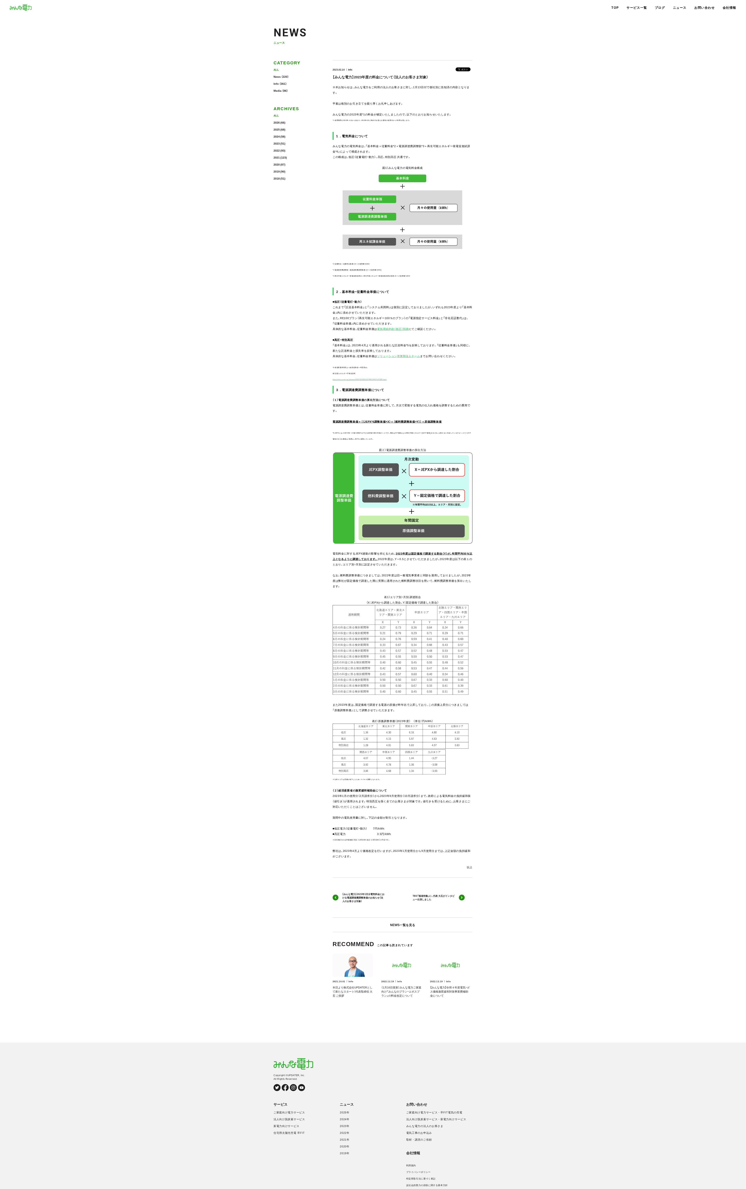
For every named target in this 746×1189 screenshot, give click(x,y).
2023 (277, 143)
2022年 (344, 1132)
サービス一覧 (637, 7)
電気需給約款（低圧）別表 (393, 329)
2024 (277, 136)
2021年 (344, 1139)
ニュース (680, 7)
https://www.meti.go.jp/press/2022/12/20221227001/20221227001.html (360, 379)
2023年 (344, 1126)
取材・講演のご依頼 (419, 1139)
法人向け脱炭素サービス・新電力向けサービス (436, 1119)
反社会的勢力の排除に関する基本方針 (427, 1185)
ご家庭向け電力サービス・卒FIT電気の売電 (434, 1112)
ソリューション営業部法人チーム (398, 356)
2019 (277, 171)
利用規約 (411, 1165)
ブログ (660, 7)
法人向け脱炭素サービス (289, 1119)
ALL (276, 70)
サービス (281, 1104)
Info (276, 83)
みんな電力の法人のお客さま (424, 1126)
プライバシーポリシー (418, 1172)
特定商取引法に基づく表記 (421, 1178)
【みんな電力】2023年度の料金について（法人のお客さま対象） (380, 76)
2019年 (344, 1153)
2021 (277, 157)
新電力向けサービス (286, 1126)
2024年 (344, 1119)
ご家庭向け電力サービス (289, 1112)
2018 (277, 178)
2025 (277, 129)
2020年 (344, 1146)
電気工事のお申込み (419, 1132)
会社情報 (729, 7)
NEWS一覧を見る (402, 924)
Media (277, 90)
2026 (277, 122)
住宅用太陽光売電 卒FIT (289, 1132)
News (277, 77)
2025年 (344, 1112)
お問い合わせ (704, 7)
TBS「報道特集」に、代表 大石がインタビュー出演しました (434, 897)
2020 (277, 164)
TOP (615, 7)
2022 (277, 150)
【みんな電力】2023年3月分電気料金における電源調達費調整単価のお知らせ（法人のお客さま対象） (363, 897)
